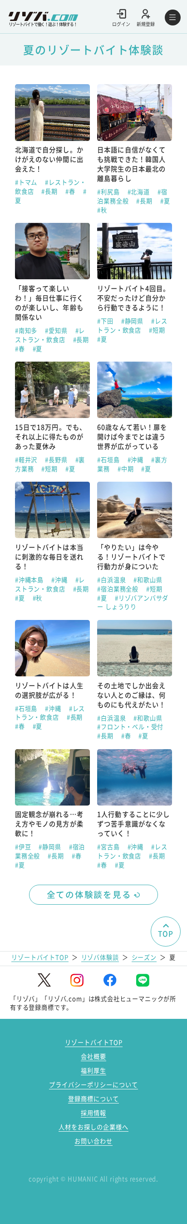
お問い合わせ (93, 1141)
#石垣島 (109, 459)
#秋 (102, 210)
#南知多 (27, 330)
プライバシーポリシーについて (93, 1084)
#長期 (50, 191)
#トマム (27, 182)
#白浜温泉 (112, 579)
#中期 (126, 468)
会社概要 (93, 1056)
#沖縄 (136, 459)
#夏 (165, 200)
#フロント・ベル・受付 (130, 726)
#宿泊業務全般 (118, 588)
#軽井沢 (27, 459)
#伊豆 (24, 846)
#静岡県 (133, 321)
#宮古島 (109, 846)
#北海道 (140, 191)
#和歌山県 (147, 579)
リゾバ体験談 (100, 957)
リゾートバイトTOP (39, 957)
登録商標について (93, 1098)
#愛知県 (57, 330)
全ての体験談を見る (89, 894)
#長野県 (57, 459)
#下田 (106, 321)
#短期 (157, 330)
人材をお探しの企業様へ (93, 1127)
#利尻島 (109, 191)
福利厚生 (93, 1070)
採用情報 (93, 1112)
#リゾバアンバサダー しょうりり (132, 602)
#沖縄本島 (30, 579)
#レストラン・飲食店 (50, 335)
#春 (71, 191)
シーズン (144, 957)
